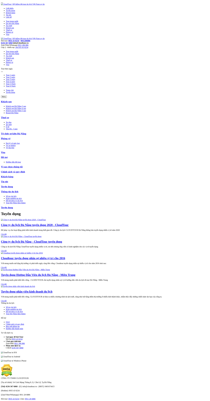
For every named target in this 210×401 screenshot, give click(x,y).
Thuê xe (9, 30)
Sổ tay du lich (11, 196)
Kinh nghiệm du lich (14, 198)
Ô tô (7, 127)
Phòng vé (9, 32)
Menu (4, 97)
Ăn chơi (9, 26)
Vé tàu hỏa (10, 148)
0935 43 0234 (13, 41)
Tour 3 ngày (10, 79)
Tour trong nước (12, 21)
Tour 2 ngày (10, 77)
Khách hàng (10, 13)
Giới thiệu (9, 8)
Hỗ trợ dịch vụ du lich (14, 312)
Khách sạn (10, 28)
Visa (7, 34)
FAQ (8, 322)
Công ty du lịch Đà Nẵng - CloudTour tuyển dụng (31, 241)
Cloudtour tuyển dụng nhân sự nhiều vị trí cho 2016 (33, 258)
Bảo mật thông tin (13, 326)
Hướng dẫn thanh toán (14, 329)
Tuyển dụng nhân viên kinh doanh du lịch (26, 291)
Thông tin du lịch (9, 191)
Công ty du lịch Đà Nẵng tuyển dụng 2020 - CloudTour (35, 224)
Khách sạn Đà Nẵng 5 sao (16, 111)
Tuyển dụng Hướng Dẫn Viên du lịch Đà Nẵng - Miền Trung (38, 274)
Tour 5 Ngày (11, 84)
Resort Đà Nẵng (12, 113)
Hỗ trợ (4, 157)
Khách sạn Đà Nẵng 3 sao (16, 106)
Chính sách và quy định (13, 171)
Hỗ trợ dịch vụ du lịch (14, 201)
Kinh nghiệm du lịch (14, 309)
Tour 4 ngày (10, 82)
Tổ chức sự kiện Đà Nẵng (13, 133)
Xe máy (9, 124)
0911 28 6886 (30, 399)
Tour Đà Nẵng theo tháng (16, 203)
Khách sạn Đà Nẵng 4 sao (16, 108)
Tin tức (8, 15)
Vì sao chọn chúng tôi (12, 166)
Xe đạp (8, 122)
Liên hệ (9, 17)
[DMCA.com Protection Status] (6, 376)
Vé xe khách (11, 145)
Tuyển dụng (10, 10)
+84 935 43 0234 (21, 47)
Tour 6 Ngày (11, 86)
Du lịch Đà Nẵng (12, 23)
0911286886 (25, 41)
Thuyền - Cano (12, 129)
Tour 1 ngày (10, 75)
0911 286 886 (23, 45)
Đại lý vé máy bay (13, 143)
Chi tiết (4, 234)
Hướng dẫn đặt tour (13, 162)
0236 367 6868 (7, 43)
